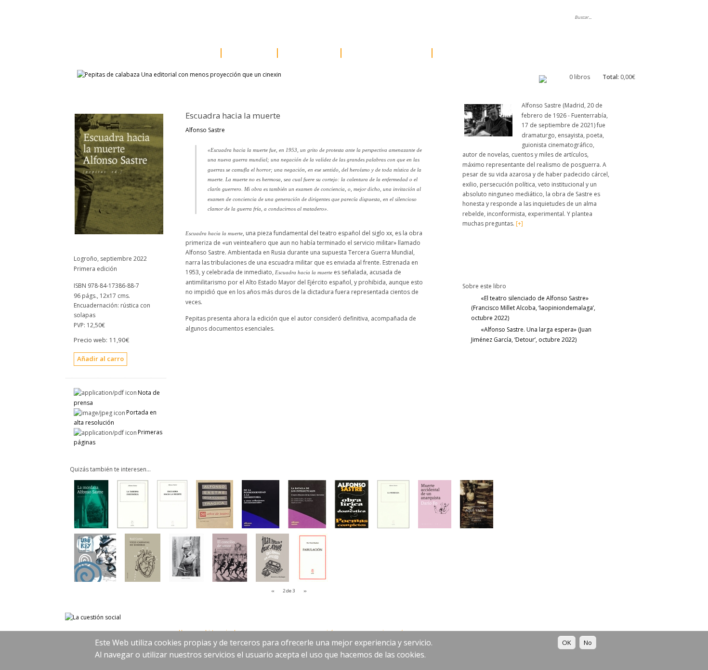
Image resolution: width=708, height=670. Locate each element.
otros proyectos (383, 53)
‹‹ (273, 591)
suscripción (465, 53)
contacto (393, 17)
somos (199, 17)
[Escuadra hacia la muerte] (119, 232)
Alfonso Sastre (205, 130)
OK (566, 642)
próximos (306, 53)
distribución (301, 17)
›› (304, 591)
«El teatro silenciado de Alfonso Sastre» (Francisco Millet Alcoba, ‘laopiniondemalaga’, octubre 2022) (533, 308)
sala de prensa (246, 17)
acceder (434, 17)
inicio (164, 17)
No (588, 642)
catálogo (188, 53)
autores (246, 53)
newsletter (349, 17)
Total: (611, 77)
